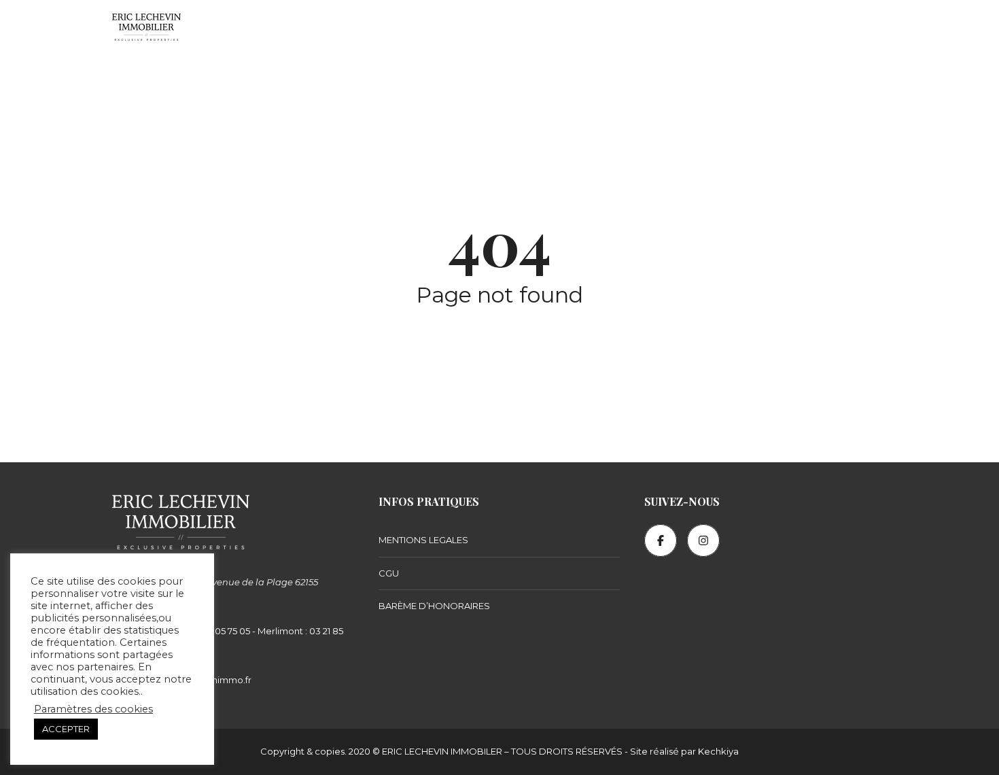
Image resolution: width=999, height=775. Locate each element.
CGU (389, 573)
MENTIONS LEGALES (423, 539)
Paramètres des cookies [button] (93, 709)
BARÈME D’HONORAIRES (434, 605)
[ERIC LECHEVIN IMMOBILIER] (146, 27)
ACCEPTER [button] (66, 728)
